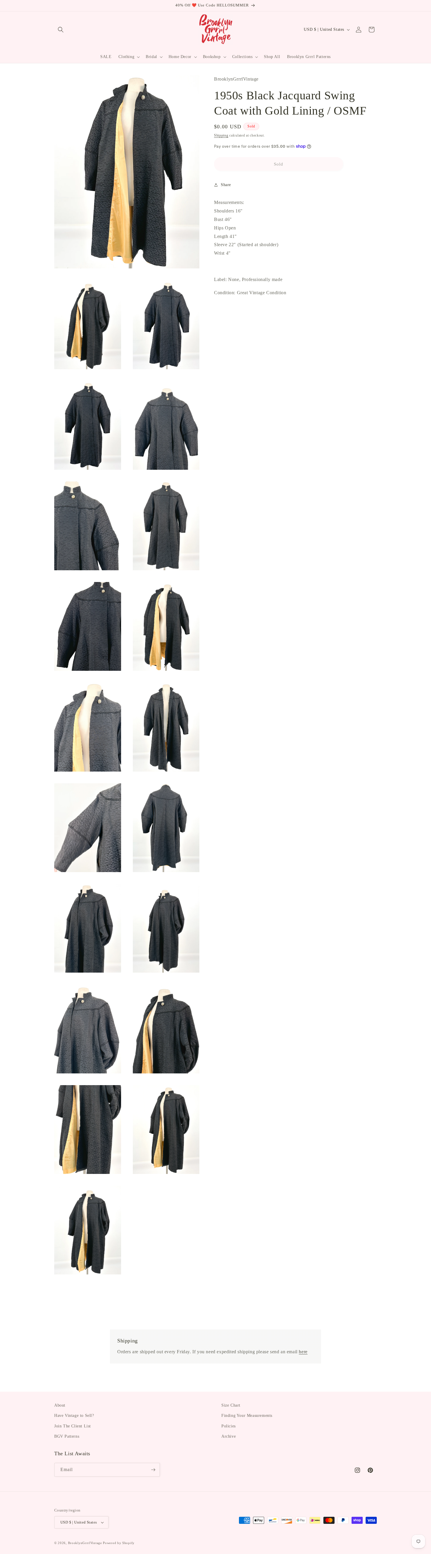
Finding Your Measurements (246, 1415)
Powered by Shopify (119, 1543)
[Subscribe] (153, 1470)
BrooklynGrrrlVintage (85, 1543)
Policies (228, 1426)
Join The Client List (72, 1426)
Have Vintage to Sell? (74, 1415)
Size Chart (230, 1405)
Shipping (221, 135)
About (59, 1405)
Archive (228, 1436)
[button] (60, 29)
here (303, 1351)
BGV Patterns (66, 1436)
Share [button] (226, 185)
